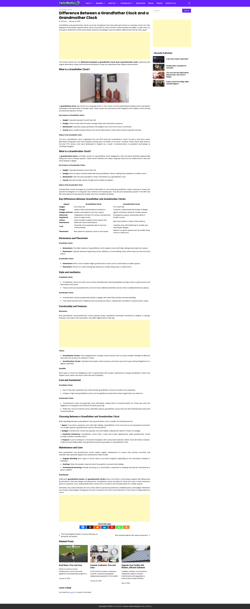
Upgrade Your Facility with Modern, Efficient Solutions (133, 566)
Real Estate (100, 12)
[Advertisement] (104, 45)
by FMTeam (63, 21)
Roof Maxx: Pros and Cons (70, 565)
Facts (88, 3)
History (88, 16)
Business (99, 3)
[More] (126, 527)
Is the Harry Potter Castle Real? (177, 59)
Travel (151, 3)
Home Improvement (115, 8)
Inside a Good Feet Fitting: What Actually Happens (177, 83)
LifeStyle (111, 3)
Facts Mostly (117, 606)
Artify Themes (146, 606)
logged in (72, 592)
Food (110, 12)
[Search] (189, 3)
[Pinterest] (111, 527)
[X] (90, 527)
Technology (126, 3)
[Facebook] (82, 527)
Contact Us (171, 3)
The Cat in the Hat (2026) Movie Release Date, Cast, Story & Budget (177, 75)
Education (140, 3)
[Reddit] (97, 527)
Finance (99, 8)
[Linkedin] (104, 527)
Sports (159, 3)
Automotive (125, 8)
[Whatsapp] (119, 527)
